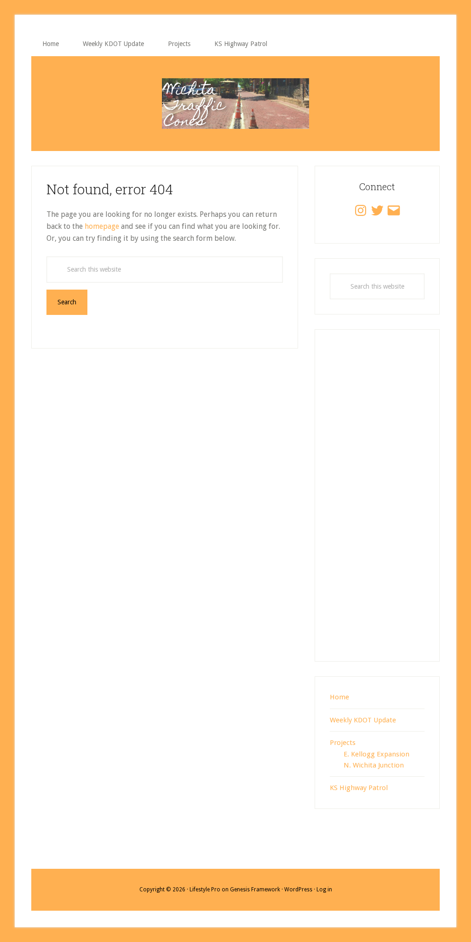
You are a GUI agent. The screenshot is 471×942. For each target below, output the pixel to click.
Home (339, 697)
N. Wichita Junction (374, 765)
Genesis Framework (255, 889)
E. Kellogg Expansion (376, 754)
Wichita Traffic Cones (235, 103)
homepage (102, 226)
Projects (343, 742)
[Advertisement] (377, 505)
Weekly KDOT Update (363, 720)
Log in (324, 889)
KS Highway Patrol (359, 788)
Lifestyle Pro (205, 889)
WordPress (298, 889)
